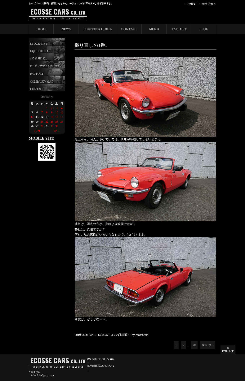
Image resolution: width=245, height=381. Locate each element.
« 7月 (37, 130)
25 (61, 121)
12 (32, 117)
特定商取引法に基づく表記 (100, 359)
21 (42, 121)
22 (47, 121)
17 (56, 117)
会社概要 (191, 3)
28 (42, 126)
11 (61, 112)
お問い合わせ (208, 3)
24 (56, 121)
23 (52, 121)
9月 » (57, 130)
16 (52, 117)
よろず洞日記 (120, 334)
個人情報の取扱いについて (100, 365)
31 (56, 126)
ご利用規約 (34, 372)
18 (61, 117)
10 (56, 112)
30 (52, 126)
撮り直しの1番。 (92, 45)
